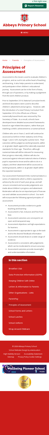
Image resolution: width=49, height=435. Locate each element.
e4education (35, 350)
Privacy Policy (23, 357)
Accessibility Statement (33, 354)
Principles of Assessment (34, 60)
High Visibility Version (11, 354)
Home (4, 60)
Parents (15, 60)
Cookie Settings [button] (35, 357)
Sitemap (10, 357)
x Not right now (39, 1)
